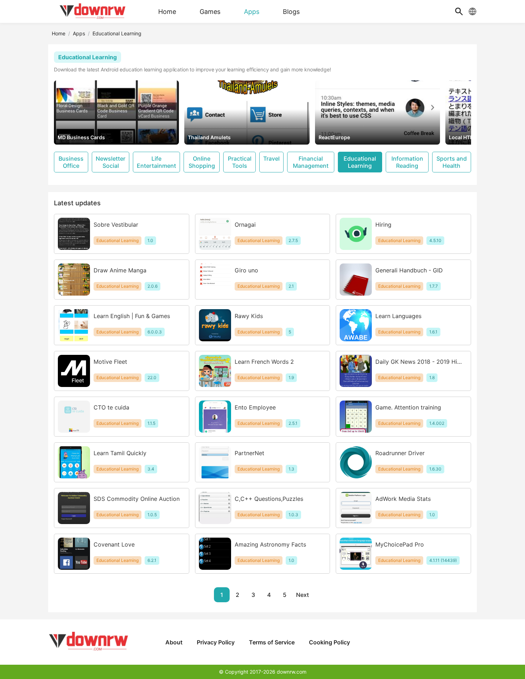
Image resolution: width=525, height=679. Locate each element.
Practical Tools (239, 162)
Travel (271, 158)
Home (58, 33)
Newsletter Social (110, 162)
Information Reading (407, 162)
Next (302, 594)
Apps (79, 33)
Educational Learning (360, 162)
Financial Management (311, 162)
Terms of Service (272, 642)
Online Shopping (202, 162)
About (173, 642)
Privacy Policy (216, 642)
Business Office (71, 162)
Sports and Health (451, 162)
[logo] (93, 11)
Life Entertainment (156, 162)
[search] (458, 11)
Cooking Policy (329, 642)
